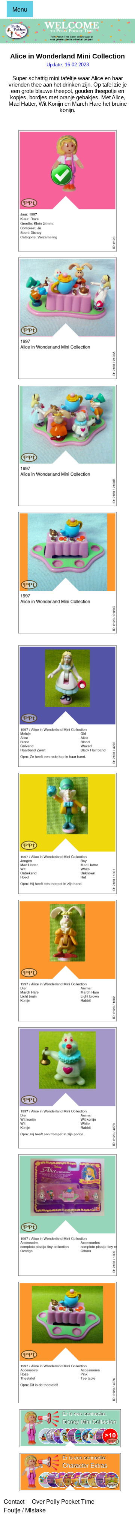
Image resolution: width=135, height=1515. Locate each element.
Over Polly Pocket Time (63, 1501)
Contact (14, 1501)
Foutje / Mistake (25, 1510)
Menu (19, 9)
